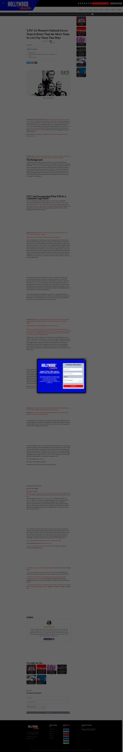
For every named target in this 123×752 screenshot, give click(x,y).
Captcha (65, 376)
